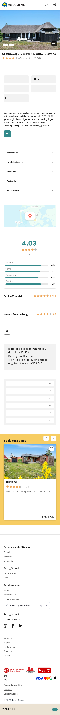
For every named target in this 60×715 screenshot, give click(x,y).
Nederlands (9, 646)
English (7, 642)
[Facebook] (14, 625)
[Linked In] (22, 625)
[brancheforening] (14, 672)
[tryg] (45, 672)
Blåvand (11, 482)
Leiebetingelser (11, 693)
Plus (6, 577)
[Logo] (12, 5)
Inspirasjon (9, 561)
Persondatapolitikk (13, 685)
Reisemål (8, 556)
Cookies (8, 689)
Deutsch (8, 638)
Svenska (8, 651)
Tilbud (7, 552)
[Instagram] (7, 625)
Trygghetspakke (11, 598)
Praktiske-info (10, 594)
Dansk (7, 655)
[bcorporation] (6, 680)
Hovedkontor (10, 573)
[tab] (19, 477)
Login (6, 590)
